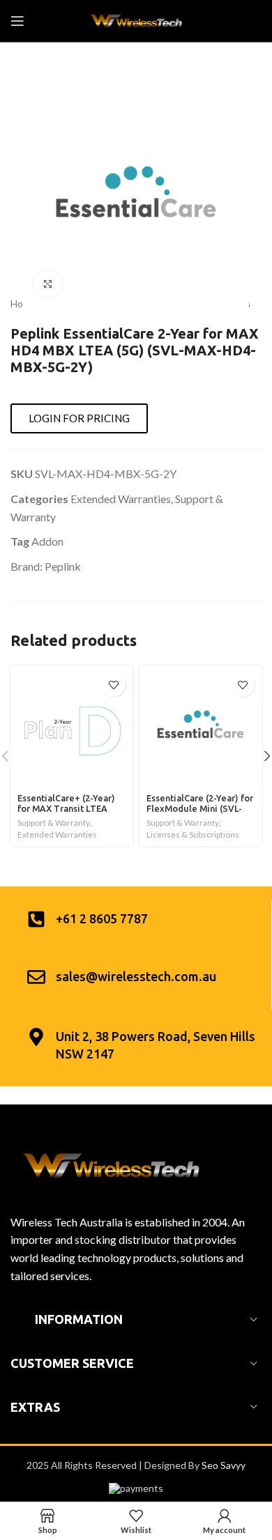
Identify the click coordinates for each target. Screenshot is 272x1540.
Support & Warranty (53, 822)
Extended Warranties (120, 498)
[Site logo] (136, 20)
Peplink (63, 566)
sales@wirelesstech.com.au (136, 976)
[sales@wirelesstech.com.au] (36, 977)
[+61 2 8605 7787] (36, 919)
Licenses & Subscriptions (192, 834)
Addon (47, 541)
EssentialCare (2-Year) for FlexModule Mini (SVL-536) (199, 808)
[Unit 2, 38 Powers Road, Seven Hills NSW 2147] (36, 1037)
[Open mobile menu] (17, 21)
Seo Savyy (223, 1465)
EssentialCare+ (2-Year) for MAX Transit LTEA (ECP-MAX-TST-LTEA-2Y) (69, 808)
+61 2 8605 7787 (102, 918)
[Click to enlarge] (47, 284)
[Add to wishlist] (113, 684)
